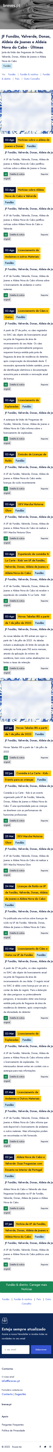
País (17, 78)
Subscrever (41, 1349)
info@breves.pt (11, 1381)
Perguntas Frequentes (13, 1424)
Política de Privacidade (13, 1430)
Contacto (7, 1394)
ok (6, 174)
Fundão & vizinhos (29, 74)
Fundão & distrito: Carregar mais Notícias (26, 1287)
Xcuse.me (17, 1446)
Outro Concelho (32, 78)
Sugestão (20, 1394)
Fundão (7, 66)
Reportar (44, 174)
